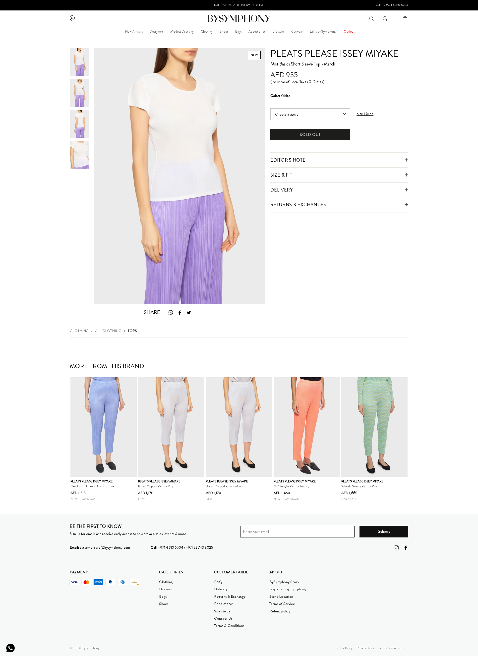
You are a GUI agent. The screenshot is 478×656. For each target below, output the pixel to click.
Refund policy (280, 611)
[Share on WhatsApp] (170, 312)
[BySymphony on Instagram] (396, 547)
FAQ (218, 582)
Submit (384, 531)
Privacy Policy (365, 648)
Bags (238, 31)
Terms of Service (282, 603)
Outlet (348, 31)
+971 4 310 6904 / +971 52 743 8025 (182, 547)
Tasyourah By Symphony (288, 589)
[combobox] (371, 18)
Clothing (207, 31)
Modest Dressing (182, 31)
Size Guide (222, 611)
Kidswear (297, 31)
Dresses (165, 589)
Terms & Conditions (229, 625)
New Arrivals (134, 31)
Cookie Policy (343, 648)
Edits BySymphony (323, 31)
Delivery (221, 589)
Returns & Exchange (230, 596)
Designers (156, 31)
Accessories (256, 31)
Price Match (224, 603)
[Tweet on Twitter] (188, 312)
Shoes (224, 31)
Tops (132, 330)
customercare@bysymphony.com (100, 547)
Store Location (281, 596)
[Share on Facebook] (180, 312)
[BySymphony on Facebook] (405, 547)
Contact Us (223, 618)
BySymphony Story (284, 582)
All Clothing (108, 330)
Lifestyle (278, 31)
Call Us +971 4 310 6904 (392, 4)
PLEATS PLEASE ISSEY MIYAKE (334, 53)
